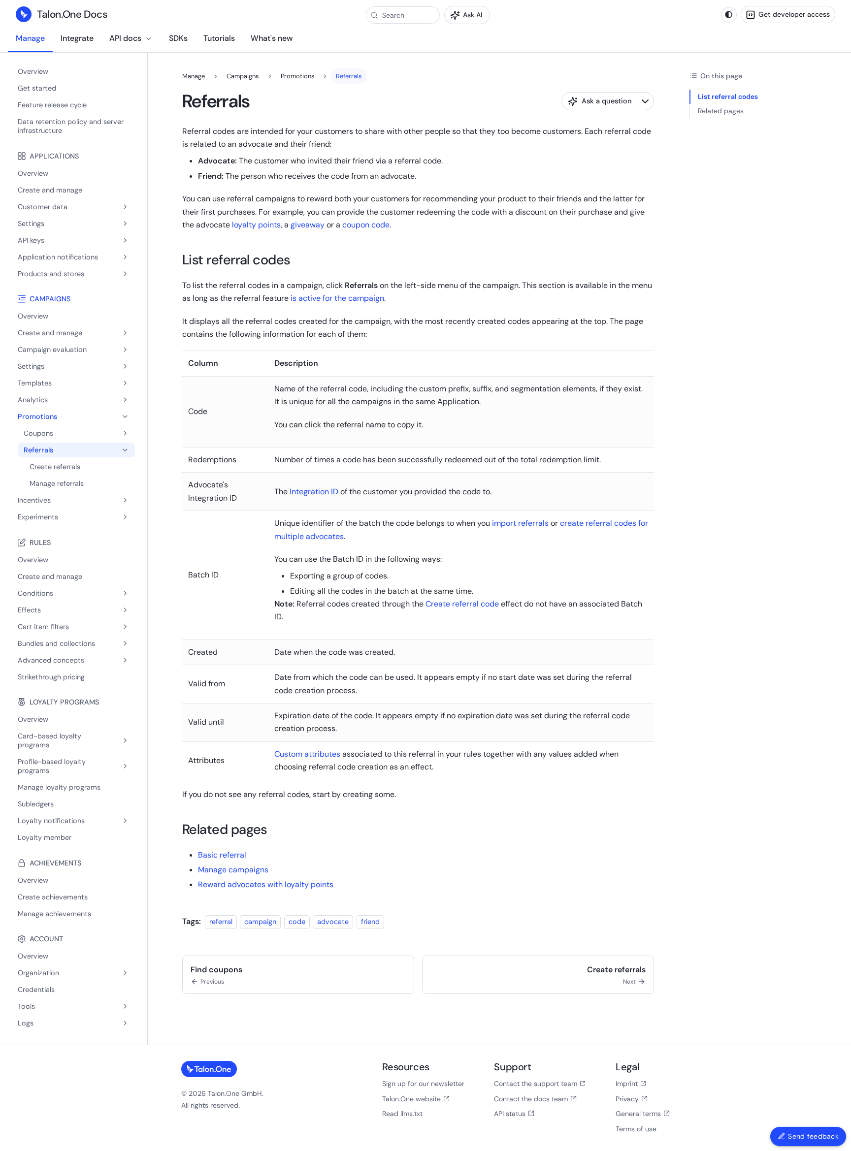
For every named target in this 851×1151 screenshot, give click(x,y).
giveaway (308, 225)
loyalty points (256, 225)
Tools (26, 1006)
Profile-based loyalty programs (52, 766)
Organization (38, 972)
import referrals (520, 523)
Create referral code (462, 604)
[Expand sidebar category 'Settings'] (125, 223)
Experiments (38, 516)
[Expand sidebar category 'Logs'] (125, 1023)
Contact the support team (535, 1083)
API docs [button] (125, 38)
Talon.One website (411, 1098)
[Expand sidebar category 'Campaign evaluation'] (125, 349)
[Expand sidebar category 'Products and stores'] (125, 273)
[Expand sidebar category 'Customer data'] (125, 206)
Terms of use (636, 1128)
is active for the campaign (337, 298)
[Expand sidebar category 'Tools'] (125, 1006)
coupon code (366, 225)
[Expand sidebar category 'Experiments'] (125, 517)
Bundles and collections (56, 643)
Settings (31, 223)
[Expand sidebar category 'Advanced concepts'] (125, 660)
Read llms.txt (402, 1113)
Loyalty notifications (51, 820)
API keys (31, 240)
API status (509, 1113)
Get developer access (794, 14)
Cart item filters (43, 626)
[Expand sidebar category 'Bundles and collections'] (125, 643)
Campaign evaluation (52, 349)
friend (370, 921)
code (297, 921)
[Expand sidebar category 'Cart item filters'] (125, 626)
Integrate (77, 38)
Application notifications (58, 257)
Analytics (33, 399)
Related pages (721, 110)
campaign (260, 921)
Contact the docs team (531, 1098)
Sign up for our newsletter (423, 1083)
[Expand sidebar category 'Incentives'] (125, 500)
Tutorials (219, 38)
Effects (29, 610)
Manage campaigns (233, 869)
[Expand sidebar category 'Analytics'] (125, 399)
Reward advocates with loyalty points (265, 884)
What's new (272, 38)
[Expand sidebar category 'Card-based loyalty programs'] (125, 740)
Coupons (38, 433)
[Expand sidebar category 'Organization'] (125, 972)
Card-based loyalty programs (49, 740)
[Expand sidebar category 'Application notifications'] (125, 257)
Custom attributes (307, 754)
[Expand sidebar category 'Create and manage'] (125, 332)
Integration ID (314, 491)
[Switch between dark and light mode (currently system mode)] (728, 14)
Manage (30, 38)
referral (220, 921)
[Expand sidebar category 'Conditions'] (125, 593)
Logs (25, 1023)
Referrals (38, 450)
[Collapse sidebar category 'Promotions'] (125, 416)
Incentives (34, 500)
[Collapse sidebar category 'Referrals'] (125, 450)
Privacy (627, 1098)
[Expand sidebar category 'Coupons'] (125, 433)
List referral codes (728, 96)
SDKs (178, 38)
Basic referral (222, 855)
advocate (333, 921)
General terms (638, 1113)
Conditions (35, 593)
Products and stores (51, 273)
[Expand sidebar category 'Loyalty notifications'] (125, 820)
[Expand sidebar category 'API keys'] (125, 240)
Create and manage (50, 332)
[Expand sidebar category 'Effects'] (125, 610)
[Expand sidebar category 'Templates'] (125, 383)
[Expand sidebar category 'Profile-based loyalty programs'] (125, 766)
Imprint (627, 1083)
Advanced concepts (51, 660)
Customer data (42, 206)
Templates (35, 383)
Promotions (37, 416)
